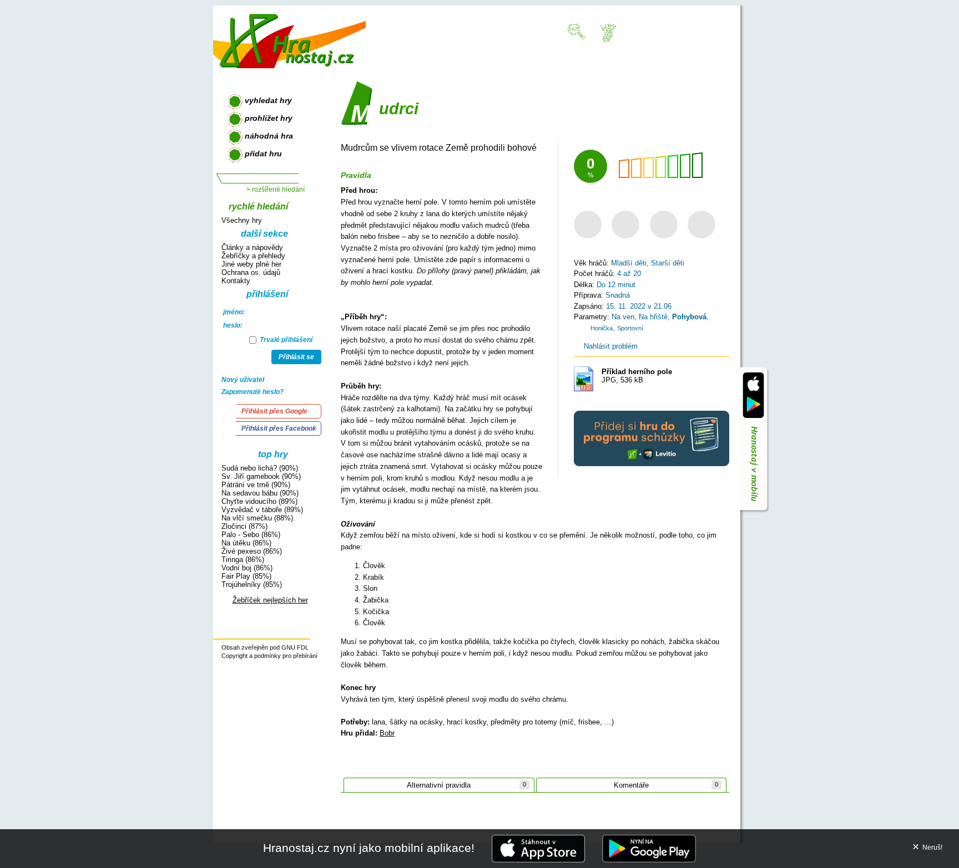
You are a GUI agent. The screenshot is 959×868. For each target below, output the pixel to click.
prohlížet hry (268, 118)
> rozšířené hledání (275, 189)
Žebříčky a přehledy (253, 256)
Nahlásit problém (610, 346)
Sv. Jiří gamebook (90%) (261, 476)
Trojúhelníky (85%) (251, 584)
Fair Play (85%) (246, 576)
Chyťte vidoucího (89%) (259, 501)
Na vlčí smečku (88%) (257, 518)
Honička (601, 328)
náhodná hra (269, 135)
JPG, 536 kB (637, 375)
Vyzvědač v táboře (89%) (262, 510)
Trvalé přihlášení (285, 340)
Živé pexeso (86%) (251, 551)
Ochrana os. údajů (250, 272)
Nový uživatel (242, 380)
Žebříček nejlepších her (270, 600)
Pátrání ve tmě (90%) (255, 485)
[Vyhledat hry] (577, 31)
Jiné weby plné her (251, 264)
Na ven (623, 317)
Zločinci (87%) (244, 526)
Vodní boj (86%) (246, 568)
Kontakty (235, 281)
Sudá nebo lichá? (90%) (259, 468)
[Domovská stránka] (289, 36)
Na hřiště (653, 317)
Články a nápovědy (252, 247)
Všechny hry (241, 220)
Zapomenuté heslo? (252, 392)
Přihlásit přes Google (274, 411)
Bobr (387, 733)
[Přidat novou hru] (607, 32)
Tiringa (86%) (242, 559)
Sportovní (630, 328)
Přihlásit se (296, 357)
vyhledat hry (268, 100)
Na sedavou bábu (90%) (260, 493)
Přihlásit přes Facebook (278, 428)
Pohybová (689, 317)
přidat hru (263, 153)
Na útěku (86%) (246, 543)
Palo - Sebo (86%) (250, 534)
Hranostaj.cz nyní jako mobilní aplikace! (369, 847)
